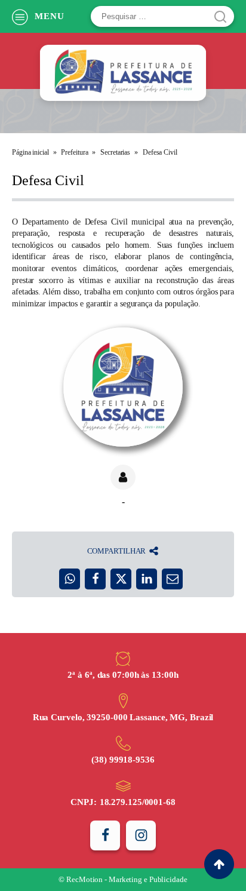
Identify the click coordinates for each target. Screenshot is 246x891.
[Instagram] (141, 835)
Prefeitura (74, 152)
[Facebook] (105, 835)
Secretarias (115, 152)
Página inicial (30, 152)
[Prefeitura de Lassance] (123, 73)
